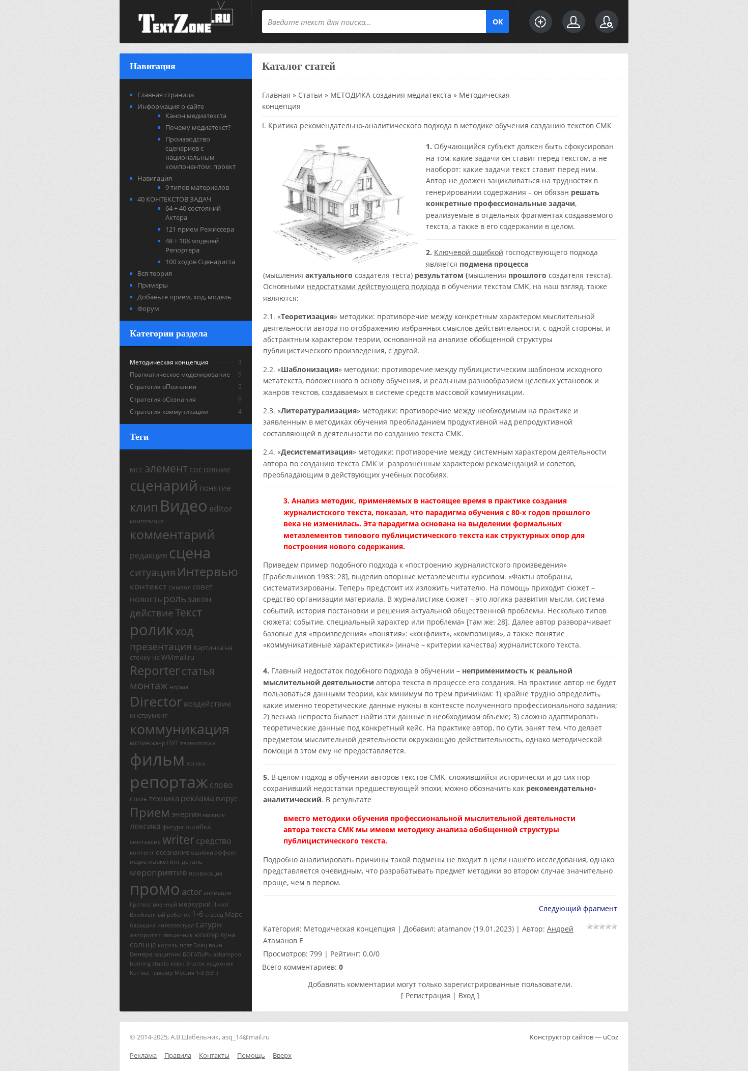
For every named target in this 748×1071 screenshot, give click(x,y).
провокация (205, 873)
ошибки (202, 852)
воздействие (207, 703)
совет (202, 586)
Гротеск (140, 904)
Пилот (220, 904)
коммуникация (179, 729)
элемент (166, 468)
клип (144, 506)
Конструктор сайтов (561, 1036)
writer (178, 840)
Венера (141, 954)
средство (214, 841)
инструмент (148, 715)
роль (174, 598)
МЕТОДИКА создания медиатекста (390, 95)
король (168, 945)
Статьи (310, 95)
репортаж (169, 782)
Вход (466, 995)
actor (192, 891)
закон (200, 599)
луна (227, 934)
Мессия (184, 972)
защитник (167, 954)
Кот (134, 972)
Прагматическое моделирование (180, 374)
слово (221, 785)
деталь (192, 861)
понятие (215, 488)
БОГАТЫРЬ (197, 954)
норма (179, 687)
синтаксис (145, 841)
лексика (145, 826)
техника (164, 798)
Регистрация (428, 995)
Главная (276, 95)
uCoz (610, 1036)
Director (156, 701)
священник (177, 935)
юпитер (206, 934)
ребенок (178, 914)
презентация (161, 646)
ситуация (153, 572)
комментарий (172, 534)
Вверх (282, 1055)
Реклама (143, 1055)
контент (142, 852)
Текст (188, 612)
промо (155, 888)
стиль (139, 798)
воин (215, 945)
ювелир (162, 972)
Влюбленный (147, 914)
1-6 (198, 914)
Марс (233, 914)
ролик (152, 629)
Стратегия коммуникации (169, 411)
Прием (150, 812)
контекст (148, 586)
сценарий (164, 485)
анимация (217, 892)
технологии (197, 743)
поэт (186, 945)
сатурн (208, 924)
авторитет (145, 935)
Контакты (214, 1055)
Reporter (155, 670)
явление (214, 815)
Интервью (207, 571)
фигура (173, 827)
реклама (197, 798)
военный (165, 904)
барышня (143, 925)
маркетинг (164, 861)
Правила (177, 1055)
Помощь (251, 1055)
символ (179, 587)
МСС (136, 470)
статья (198, 670)
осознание (172, 852)
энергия (186, 814)
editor (221, 508)
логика (195, 763)
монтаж (149, 685)
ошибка (198, 826)
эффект (226, 852)
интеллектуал (175, 925)
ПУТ (173, 743)
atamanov (454, 929)
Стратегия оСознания (163, 399)
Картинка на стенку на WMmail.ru (181, 652)
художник (220, 963)
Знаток (195, 963)
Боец (200, 945)
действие (152, 612)
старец (214, 914)
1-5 (200, 972)
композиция (147, 521)
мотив (140, 742)
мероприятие (158, 872)
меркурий (195, 904)
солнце (143, 944)
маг (146, 972)
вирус (227, 798)
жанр (158, 743)
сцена (190, 553)
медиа (138, 861)
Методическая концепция (169, 362)
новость (146, 599)
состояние (210, 469)
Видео (184, 505)
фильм (157, 759)
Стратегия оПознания (163, 386)
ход (184, 631)
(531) (212, 972)
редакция (148, 555)
